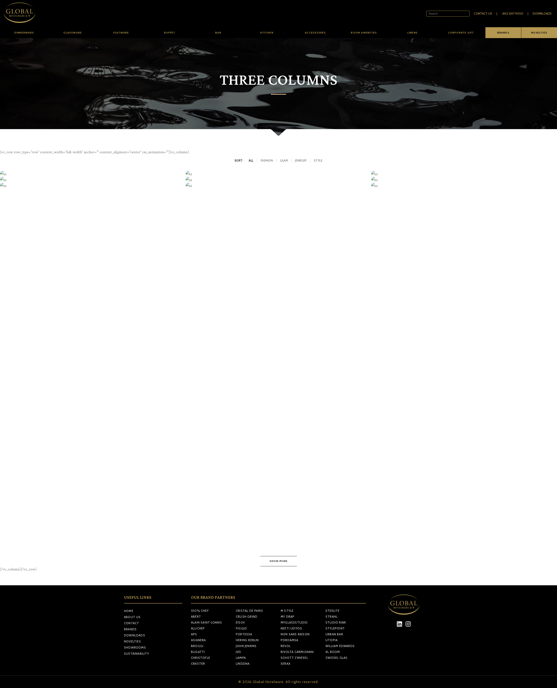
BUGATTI (198, 652)
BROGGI (197, 646)
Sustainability (136, 653)
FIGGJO (241, 628)
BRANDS (503, 32)
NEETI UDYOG (291, 628)
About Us (132, 617)
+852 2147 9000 (512, 13)
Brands (130, 629)
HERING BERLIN (247, 640)
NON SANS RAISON (295, 634)
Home (128, 611)
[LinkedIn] (399, 624)
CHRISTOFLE (200, 657)
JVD (238, 652)
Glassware (72, 32)
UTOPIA (331, 640)
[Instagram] (408, 624)
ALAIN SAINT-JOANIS (206, 622)
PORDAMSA (290, 640)
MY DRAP (287, 616)
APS (194, 634)
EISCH (240, 622)
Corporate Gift (461, 32)
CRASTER (198, 663)
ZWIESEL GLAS (336, 657)
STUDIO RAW (335, 622)
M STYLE (287, 610)
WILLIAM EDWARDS (340, 646)
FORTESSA (244, 634)
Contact (131, 623)
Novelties (132, 641)
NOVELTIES (539, 32)
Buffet (169, 32)
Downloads (542, 13)
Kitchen (266, 32)
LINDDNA (243, 663)
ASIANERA (198, 640)
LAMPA (241, 657)
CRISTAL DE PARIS (249, 610)
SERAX (285, 663)
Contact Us (483, 13)
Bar (218, 32)
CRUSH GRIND (246, 616)
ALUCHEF (198, 628)
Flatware (121, 32)
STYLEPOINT (335, 628)
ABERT (196, 616)
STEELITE (332, 610)
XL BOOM (332, 652)
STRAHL (331, 616)
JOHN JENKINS (246, 646)
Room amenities (364, 32)
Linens (412, 32)
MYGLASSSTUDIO (294, 622)
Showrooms (135, 647)
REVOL (286, 646)
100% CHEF (200, 610)
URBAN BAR (334, 634)
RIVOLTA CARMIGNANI (297, 652)
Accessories (315, 32)
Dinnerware (24, 32)
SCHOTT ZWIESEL (294, 657)
